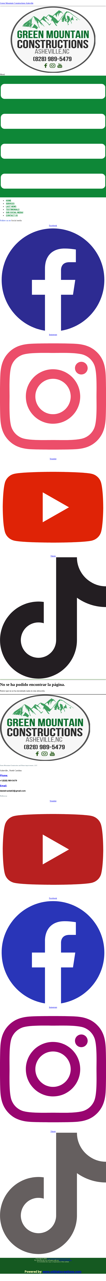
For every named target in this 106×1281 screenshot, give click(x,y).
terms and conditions (65, 1260)
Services (10, 203)
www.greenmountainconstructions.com (58, 1258)
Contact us (12, 215)
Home (8, 200)
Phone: (4, 775)
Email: (3, 785)
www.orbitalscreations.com (62, 1271)
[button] (53, 135)
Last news (11, 206)
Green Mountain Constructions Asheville (16, 3)
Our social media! (14, 212)
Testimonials (12, 209)
